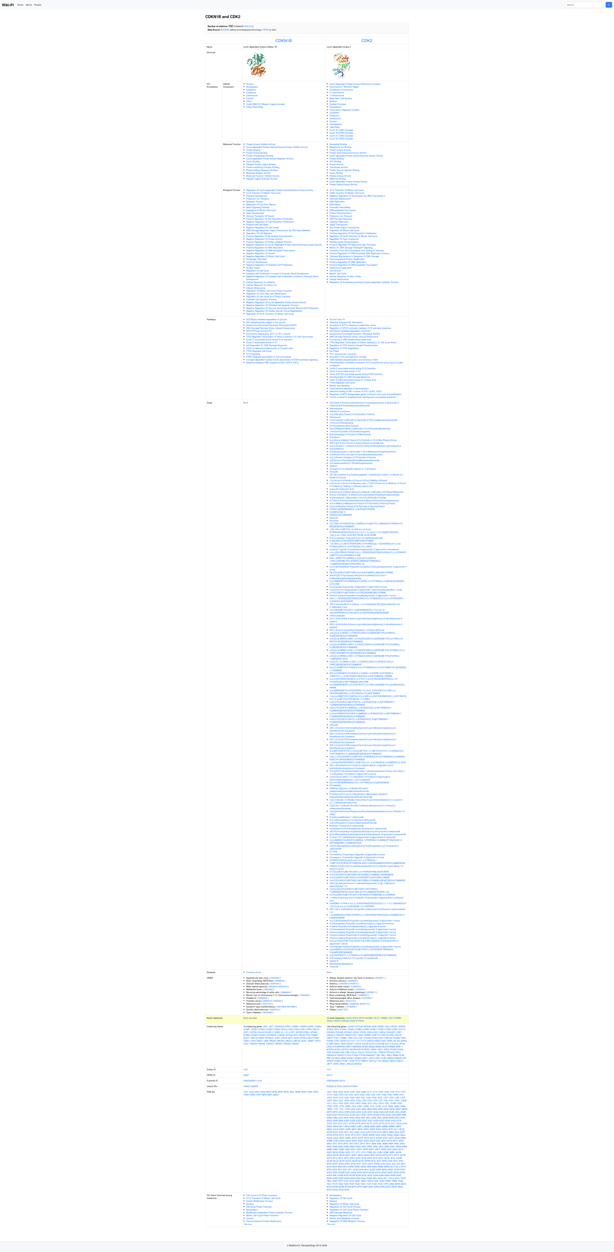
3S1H (400, 1149)
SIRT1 (365, 1058)
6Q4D (329, 1178)
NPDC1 (367, 1049)
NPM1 (374, 1049)
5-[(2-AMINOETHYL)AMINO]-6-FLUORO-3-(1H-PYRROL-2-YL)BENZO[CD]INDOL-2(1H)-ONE (367, 582)
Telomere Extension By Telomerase (346, 322)
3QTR (360, 1137)
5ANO (387, 1166)
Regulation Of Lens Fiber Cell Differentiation (266, 293)
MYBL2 (338, 1049)
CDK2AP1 (391, 1032)
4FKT (358, 1163)
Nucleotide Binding (338, 144)
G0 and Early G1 (337, 319)
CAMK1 (295, 1026)
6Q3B (358, 1175)
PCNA (400, 1049)
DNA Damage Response (341, 218)
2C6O (329, 1114)
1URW (366, 1106)
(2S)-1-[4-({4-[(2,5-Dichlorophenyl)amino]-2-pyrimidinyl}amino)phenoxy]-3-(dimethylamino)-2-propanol (363, 741)
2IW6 (398, 1114)
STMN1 (315, 1037)
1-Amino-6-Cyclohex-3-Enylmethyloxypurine (350, 431)
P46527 (246, 1086)
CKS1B (315, 1029)
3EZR (329, 1132)
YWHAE (261, 1043)
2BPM (404, 1109)
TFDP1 (345, 1060)
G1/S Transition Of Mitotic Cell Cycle (263, 192)
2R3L (379, 1117)
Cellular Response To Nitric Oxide (345, 276)
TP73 (357, 1060)
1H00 (367, 1094)
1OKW (403, 1100)
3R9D (334, 1146)
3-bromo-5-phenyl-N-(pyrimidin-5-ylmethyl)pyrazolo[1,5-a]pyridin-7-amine (363, 934)
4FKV (370, 1163)
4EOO (336, 1160)
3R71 (334, 1143)
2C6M (403, 1111)
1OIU (385, 1100)
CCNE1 (373, 1029)
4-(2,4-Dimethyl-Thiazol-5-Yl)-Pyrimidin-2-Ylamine (352, 414)
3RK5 (387, 1146)
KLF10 (388, 1043)
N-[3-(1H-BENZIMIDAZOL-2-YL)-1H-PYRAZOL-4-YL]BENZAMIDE (359, 782)
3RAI (364, 1146)
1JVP (402, 1097)
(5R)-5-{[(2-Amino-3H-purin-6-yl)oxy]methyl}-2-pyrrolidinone (356, 442)
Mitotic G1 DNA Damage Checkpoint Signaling (351, 247)
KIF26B (381, 1043)
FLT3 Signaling (253, 353)
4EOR (355, 1160)
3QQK (329, 1137)
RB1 (379, 1055)
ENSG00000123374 (336, 1080)
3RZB (383, 1149)
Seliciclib (334, 517)
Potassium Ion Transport (257, 198)
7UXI (368, 1183)
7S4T (329, 1183)
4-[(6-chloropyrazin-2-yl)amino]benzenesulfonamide (353, 822)
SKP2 (296, 1037)
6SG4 (380, 1178)
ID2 (394, 1040)
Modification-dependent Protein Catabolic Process (269, 1212)
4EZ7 (379, 1160)
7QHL (376, 1180)
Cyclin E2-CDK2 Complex (341, 138)
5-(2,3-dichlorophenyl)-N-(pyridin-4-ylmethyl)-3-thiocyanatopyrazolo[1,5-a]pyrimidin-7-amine (368, 568)
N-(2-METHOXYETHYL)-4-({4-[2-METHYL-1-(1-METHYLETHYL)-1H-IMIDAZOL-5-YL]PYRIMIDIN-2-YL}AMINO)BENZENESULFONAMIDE (367, 752)
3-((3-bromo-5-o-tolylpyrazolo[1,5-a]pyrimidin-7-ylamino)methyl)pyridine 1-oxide (366, 589)
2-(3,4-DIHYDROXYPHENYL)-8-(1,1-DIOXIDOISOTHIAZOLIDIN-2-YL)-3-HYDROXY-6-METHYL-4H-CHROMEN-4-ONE (368, 554)
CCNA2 (318, 1026)
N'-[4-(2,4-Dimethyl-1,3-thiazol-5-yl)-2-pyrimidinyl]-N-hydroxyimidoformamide (364, 494)
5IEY (345, 1169)
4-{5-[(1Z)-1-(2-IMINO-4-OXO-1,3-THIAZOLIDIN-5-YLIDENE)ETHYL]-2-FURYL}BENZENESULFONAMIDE (362, 663)
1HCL (379, 1097)
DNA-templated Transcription (343, 210)
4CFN (384, 1155)
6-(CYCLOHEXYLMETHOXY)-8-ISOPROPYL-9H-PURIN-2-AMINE (360, 877)
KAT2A (358, 1043)
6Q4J (363, 1178)
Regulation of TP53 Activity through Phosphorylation (354, 345)
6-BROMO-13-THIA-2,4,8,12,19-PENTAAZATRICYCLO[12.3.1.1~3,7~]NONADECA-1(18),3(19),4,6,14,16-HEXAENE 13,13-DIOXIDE (368, 905)
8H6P (365, 1186)
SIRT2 (371, 1058)
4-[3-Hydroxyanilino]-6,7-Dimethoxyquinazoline (351, 463)
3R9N (346, 1146)
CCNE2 (276, 1029)
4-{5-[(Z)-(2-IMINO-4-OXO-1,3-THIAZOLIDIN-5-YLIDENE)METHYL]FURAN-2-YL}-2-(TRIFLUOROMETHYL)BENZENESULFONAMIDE (367, 651)
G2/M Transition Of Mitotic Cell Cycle (347, 192)
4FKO (329, 1163)
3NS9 (391, 1132)
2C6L (397, 1111)
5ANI (369, 1166)
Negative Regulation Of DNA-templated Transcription (270, 250)
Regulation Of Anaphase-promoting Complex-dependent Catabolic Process (364, 282)
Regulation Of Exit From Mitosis (261, 204)
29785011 (379, 977)
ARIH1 (288, 1026)
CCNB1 (246, 1029)
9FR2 (346, 1189)
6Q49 (381, 1175)
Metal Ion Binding (338, 178)
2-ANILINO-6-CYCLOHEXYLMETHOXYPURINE (352, 540)
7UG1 (363, 1183)
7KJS (351, 1180)
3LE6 (362, 1132)
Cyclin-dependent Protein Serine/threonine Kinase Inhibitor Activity (277, 147)
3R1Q (383, 1140)
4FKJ (395, 1160)
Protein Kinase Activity (340, 149)
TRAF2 (246, 1040)
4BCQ (360, 1155)
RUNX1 (350, 1058)
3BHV (366, 1129)
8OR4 (382, 1186)
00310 (329, 1074)
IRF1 (293, 1032)
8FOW (348, 1186)
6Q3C (364, 1175)
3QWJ (403, 1137)
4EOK (387, 1157)
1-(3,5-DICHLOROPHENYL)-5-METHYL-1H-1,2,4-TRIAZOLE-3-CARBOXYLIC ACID (368, 762)
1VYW (378, 1106)
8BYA (264, 1094)
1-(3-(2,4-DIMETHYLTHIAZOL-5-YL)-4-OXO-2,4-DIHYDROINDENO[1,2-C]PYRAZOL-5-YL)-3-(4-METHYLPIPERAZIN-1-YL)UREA (368, 697)
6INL (335, 1175)
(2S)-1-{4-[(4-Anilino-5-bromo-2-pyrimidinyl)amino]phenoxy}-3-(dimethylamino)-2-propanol (366, 620)
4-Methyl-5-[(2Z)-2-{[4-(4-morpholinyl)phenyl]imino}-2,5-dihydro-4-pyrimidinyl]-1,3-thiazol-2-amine (367, 867)
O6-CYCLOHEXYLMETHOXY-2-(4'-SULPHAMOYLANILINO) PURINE (361, 572)
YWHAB (253, 1043)
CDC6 (369, 1032)
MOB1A (338, 1020)
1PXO (329, 1106)
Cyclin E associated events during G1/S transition (269, 339)
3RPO (359, 1149)
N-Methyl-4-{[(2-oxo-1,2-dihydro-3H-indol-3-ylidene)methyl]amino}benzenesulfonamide (349, 790)
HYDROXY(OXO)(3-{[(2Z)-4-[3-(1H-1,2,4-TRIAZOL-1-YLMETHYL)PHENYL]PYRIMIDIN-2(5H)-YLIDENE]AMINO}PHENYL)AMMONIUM (367, 862)
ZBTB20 (358, 1063)
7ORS (252, 1094)
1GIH (340, 1094)
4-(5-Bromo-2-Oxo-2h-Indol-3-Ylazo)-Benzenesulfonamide (356, 454)
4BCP (354, 1155)
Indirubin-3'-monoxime (340, 411)
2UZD (358, 1120)
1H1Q (329, 1097)
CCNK (394, 1029)
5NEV (391, 1169)
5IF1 (350, 1169)
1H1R (335, 1097)
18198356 (350, 1006)
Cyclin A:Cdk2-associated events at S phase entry (269, 348)
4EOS (361, 1160)
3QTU (372, 1137)
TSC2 (253, 1040)
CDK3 (297, 1029)
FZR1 (336, 1040)
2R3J (368, 1117)
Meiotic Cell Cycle (338, 273)
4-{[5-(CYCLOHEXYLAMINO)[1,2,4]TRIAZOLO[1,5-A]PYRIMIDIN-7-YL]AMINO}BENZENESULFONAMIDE (361, 709)
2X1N (335, 1129)
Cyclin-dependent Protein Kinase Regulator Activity (270, 158)
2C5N (347, 1111)
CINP (391, 1035)
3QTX (385, 1137)
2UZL (370, 1120)
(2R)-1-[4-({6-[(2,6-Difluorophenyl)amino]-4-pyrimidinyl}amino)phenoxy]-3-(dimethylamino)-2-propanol (363, 746)
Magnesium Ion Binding (340, 147)
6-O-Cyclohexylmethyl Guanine (344, 425)
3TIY (358, 1152)
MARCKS (357, 1046)
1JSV (396, 1097)
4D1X (335, 1157)
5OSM (342, 1172)
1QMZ (348, 1106)
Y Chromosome (337, 95)
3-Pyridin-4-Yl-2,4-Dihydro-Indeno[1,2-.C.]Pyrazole (353, 468)
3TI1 (353, 1152)
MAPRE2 (341, 1046)
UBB (266, 1040)
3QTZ (391, 1137)
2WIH (372, 1126)
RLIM (401, 1055)
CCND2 (261, 1029)
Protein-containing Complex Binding (262, 167)
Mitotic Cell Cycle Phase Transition (262, 1215)
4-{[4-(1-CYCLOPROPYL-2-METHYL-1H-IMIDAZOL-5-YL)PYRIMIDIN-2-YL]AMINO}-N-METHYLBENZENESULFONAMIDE (367, 758)
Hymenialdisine (337, 448)
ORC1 (380, 1049)
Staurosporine (336, 408)
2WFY (360, 1126)
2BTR (329, 1111)
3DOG (385, 1129)
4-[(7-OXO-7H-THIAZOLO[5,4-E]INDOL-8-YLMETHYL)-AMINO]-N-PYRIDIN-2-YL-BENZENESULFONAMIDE (366, 525)
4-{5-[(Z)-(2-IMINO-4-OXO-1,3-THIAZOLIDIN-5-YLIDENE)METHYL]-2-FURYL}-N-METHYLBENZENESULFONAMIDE (366, 640)
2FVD (382, 1114)
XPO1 (318, 1040)
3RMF (341, 1149)
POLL (375, 1052)
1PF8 (351, 1103)
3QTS (366, 1137)
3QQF (383, 1134)
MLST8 (385, 1046)
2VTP (369, 1123)
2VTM (351, 1123)
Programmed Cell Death (257, 224)
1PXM (393, 1103)
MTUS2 (289, 1035)
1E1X (375, 1091)
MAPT (349, 1046)
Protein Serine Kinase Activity (343, 184)
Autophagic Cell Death (256, 259)
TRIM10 (364, 1060)
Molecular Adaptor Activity (258, 172)
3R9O (352, 1146)
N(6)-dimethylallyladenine (341, 963)
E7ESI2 (338, 1086)
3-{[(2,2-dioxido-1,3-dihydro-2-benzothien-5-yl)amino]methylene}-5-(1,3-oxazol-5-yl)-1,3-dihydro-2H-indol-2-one (366, 801)
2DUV (370, 1114)
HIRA (389, 1040)
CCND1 (254, 1029)
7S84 (340, 1183)
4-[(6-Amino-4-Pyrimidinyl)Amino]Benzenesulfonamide (354, 460)
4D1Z (340, 1157)
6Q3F (370, 1175)
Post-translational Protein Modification (347, 259)
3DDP (372, 1129)
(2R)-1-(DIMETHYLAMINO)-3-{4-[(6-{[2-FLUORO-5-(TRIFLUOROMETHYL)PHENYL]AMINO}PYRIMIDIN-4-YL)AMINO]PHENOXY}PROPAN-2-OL (355, 560)
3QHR (365, 1134)
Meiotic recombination (340, 385)
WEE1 (343, 1063)
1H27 (245, 1091)
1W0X (390, 1106)
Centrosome (251, 95)
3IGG (357, 1132)
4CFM (379, 1155)
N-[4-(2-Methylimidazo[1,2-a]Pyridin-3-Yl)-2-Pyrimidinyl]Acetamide (360, 428)
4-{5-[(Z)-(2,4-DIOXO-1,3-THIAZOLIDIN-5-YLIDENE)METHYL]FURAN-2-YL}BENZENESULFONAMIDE (362, 634)
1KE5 (329, 1100)
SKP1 (290, 1037)
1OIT (380, 1100)
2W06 (335, 1126)
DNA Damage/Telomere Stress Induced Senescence (270, 327)
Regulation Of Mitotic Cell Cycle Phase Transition (269, 290)
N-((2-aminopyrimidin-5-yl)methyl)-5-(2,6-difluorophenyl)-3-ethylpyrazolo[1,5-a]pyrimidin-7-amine (364, 942)
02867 (246, 1074)
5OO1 (403, 1169)
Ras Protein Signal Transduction (344, 227)
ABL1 (265, 1026)
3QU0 (397, 1137)
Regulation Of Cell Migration (259, 233)
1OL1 (329, 1103)
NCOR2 (353, 1049)
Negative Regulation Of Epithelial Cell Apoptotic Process (272, 305)
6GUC (378, 1172)
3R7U (356, 1143)
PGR (329, 1052)
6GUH (396, 1172)
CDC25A (331, 1032)
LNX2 (329, 1046)
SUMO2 (338, 1060)
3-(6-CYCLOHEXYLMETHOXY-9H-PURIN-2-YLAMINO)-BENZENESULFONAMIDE (367, 880)
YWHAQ (287, 1043)
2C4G (341, 1111)
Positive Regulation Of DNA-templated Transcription (354, 264)
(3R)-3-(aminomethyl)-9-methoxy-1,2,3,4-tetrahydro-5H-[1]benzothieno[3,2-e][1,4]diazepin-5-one (365, 605)
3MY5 (385, 1132)
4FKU (364, 1163)
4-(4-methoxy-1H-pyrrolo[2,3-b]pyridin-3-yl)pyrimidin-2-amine (357, 854)
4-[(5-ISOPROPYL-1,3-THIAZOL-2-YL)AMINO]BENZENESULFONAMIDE (363, 955)
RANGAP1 (371, 1055)
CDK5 (309, 1029)
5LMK (378, 1169)
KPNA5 (254, 1035)
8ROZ (394, 1186)
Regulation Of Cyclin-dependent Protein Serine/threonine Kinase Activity (279, 190)
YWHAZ (295, 1043)
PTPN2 (362, 1055)
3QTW (379, 1137)
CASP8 (303, 1026)
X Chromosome (337, 92)
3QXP (354, 1140)
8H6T (370, 1186)
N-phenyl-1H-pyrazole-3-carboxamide (347, 825)
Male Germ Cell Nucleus (341, 98)
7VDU (380, 1183)
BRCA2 (402, 1026)
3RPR (365, 1149)
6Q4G (347, 1178)
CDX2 (360, 1035)
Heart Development (255, 213)
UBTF (329, 1063)
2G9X (388, 1114)
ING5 (343, 1043)
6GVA (329, 1175)
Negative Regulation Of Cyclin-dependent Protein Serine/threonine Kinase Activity (284, 244)
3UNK (386, 1152)
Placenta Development (256, 195)
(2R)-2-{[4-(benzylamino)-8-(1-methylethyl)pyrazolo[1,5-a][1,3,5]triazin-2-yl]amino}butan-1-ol (363, 885)
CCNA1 (310, 1026)
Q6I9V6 (254, 1086)
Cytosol (249, 98)
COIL (336, 1037)
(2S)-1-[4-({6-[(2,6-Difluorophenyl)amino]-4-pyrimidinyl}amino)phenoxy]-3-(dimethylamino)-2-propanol (363, 735)
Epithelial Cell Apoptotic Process (261, 299)
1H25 (352, 1097)
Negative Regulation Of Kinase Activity (264, 238)
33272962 (291, 1006)
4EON (329, 1160)
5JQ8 (360, 1169)
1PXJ (375, 1103)
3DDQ (378, 1129)
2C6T (335, 1114)
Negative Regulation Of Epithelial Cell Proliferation (269, 264)
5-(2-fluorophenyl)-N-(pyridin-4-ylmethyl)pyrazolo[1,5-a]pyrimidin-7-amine (363, 929)
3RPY (377, 1149)
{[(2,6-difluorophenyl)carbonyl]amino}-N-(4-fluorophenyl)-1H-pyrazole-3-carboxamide (368, 834)
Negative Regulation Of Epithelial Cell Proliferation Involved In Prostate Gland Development (282, 278)
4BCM (335, 1155)
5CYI (392, 1166)
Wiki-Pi (8, 5)
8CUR (329, 1186)
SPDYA (303, 1037)
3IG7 (352, 1132)
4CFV (396, 1155)
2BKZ (398, 1109)
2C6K (391, 1111)
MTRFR (330, 1049)
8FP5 (359, 1186)
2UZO (382, 1120)
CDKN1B (284, 40)
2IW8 (403, 1114)
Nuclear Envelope (338, 104)
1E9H (380, 1091)
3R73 (340, 1143)
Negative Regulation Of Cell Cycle (345, 1215)
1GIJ (351, 1094)
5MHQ (384, 1169)
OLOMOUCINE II (337, 511)
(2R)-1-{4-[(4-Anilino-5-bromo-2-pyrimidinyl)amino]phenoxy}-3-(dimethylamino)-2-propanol (366, 626)
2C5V (358, 1111)
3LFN (368, 1132)
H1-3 (359, 1040)
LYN (268, 1035)
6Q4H (353, 1178)
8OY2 (388, 1186)
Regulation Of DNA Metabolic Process (347, 1221)
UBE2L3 (289, 1040)
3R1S (389, 1140)
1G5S (335, 1094)
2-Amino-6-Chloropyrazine (341, 422)
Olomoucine (335, 417)
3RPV (371, 1149)
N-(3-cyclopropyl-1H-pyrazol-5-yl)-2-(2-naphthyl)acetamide (356, 537)
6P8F (280, 1091)
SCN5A (357, 1058)
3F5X (340, 1132)
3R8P (390, 1143)
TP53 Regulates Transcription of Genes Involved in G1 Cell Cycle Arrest (279, 336)
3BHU (360, 1129)
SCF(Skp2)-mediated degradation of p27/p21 (266, 319)
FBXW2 (396, 1037)
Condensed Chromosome (341, 89)
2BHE (386, 1109)
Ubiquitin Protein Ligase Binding (261, 164)
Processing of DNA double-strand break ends (350, 339)
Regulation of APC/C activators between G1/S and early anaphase (360, 327)
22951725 (342, 1009)
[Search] (609, 5)
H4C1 (384, 1040)
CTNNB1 (343, 1037)
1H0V (389, 1094)
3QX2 (336, 1140)
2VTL (345, 1123)
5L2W (372, 1169)
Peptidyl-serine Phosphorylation (344, 241)
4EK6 (363, 1157)
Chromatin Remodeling (340, 207)
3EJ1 (396, 1129)
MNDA (392, 1046)
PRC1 (398, 1052)
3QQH (396, 1134)
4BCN (342, 1155)
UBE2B (272, 1040)
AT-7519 (333, 851)
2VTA (398, 1120)
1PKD (357, 1103)
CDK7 (399, 1032)
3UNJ (380, 1152)
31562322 (276, 1000)
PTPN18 (360, 1020)
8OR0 (376, 1186)
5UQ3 (263, 1091)
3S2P (329, 1152)
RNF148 (330, 1058)
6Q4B (393, 1175)
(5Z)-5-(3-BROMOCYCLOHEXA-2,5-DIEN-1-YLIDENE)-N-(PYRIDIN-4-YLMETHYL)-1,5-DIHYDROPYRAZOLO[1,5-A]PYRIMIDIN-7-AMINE (362, 674)
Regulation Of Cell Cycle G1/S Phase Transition (268, 296)
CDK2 (367, 40)
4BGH (366, 1155)
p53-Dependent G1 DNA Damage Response (266, 345)
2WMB (392, 1126)
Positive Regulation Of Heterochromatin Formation (353, 244)
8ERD (335, 1186)
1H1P (401, 1094)
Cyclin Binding (253, 161)
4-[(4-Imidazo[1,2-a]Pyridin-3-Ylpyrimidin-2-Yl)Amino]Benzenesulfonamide (363, 419)
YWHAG (270, 1043)
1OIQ (369, 1100)
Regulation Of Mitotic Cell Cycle (261, 210)
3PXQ (329, 1134)
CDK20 (382, 1032)
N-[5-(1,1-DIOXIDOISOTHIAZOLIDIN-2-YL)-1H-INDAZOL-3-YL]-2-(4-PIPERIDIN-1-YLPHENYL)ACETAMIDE (367, 600)
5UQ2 (353, 1172)
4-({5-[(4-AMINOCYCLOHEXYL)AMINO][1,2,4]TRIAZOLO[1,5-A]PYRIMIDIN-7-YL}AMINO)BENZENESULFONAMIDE (366, 715)
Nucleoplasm (252, 86)
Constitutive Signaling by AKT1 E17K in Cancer (268, 333)
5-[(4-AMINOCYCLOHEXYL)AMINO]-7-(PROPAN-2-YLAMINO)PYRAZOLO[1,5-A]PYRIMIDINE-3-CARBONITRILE (366, 841)
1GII (346, 1094)
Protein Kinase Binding (256, 152)
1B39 (340, 1091)
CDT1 (354, 1035)
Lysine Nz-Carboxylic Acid (342, 488)
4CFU (390, 1155)
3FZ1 (346, 1132)
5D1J (397, 1166)
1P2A (340, 1103)
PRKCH (340, 1055)
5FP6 (329, 1169)
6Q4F (341, 1178)
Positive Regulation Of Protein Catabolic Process (269, 241)
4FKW (377, 1163)
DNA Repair (335, 204)
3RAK (369, 1146)
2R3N (391, 1117)
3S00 (389, 1149)
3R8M (385, 1143)
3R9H (340, 1146)
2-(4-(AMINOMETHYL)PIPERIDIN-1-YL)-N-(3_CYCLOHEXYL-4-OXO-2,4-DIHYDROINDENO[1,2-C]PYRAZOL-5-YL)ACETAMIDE (363, 692)
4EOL (393, 1157)
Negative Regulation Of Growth (260, 253)
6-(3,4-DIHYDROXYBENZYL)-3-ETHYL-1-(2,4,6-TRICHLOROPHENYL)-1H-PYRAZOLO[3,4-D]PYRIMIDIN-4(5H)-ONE (364, 680)
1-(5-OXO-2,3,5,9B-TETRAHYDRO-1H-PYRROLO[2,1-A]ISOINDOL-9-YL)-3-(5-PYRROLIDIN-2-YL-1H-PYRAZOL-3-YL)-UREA (365, 545)
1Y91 (341, 1109)
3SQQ (335, 1152)
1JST (385, 1097)
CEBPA (367, 1035)
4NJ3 (334, 1166)
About (29, 4)
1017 (329, 1069)
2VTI (335, 1123)
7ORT (258, 1094)
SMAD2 (390, 1058)
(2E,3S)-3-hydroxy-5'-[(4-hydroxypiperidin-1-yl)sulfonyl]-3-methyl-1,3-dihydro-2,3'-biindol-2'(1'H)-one (367, 476)
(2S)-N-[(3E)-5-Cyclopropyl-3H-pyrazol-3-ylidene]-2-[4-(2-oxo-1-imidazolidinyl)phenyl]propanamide (358, 577)
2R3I (363, 1117)
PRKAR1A (331, 1055)
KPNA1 (306, 1032)
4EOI (375, 1157)
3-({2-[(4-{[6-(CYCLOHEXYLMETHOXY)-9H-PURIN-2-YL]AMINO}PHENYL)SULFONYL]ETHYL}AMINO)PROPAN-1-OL (359, 890)
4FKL (401, 1160)
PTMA (355, 1055)
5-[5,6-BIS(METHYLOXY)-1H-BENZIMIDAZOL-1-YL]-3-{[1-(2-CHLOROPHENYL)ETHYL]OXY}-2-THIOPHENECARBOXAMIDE (359, 611)
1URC (359, 1106)
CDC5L (363, 1032)
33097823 (274, 977)
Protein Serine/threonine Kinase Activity (348, 152)
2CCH (341, 1114)
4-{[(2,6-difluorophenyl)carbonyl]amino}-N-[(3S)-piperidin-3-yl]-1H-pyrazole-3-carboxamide (364, 847)
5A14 (345, 1166)
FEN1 (403, 1037)
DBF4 (351, 1037)
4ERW (367, 1160)
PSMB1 (314, 1035)
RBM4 (395, 1055)
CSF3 (391, 1017)
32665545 (279, 980)
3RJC (381, 1146)
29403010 (273, 986)
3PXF (402, 1132)
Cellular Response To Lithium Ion (261, 284)
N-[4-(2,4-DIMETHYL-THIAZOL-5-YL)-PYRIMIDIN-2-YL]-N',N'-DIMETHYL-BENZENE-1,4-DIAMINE (368, 669)
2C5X (364, 1111)
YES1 (246, 1043)
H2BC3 (377, 1040)
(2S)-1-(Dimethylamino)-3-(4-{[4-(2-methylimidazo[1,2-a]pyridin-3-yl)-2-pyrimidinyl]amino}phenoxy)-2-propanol (362, 767)
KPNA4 (246, 1035)
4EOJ (380, 1157)
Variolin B (334, 960)
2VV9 (404, 1123)
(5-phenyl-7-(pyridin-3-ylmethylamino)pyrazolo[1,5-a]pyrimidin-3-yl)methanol (364, 549)
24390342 (354, 1003)
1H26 (357, 1097)
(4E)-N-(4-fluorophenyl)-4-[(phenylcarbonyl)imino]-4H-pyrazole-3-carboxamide (365, 831)
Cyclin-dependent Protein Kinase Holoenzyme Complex (355, 83)
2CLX (358, 1114)
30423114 (364, 1003)
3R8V (402, 1143)
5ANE (357, 1166)
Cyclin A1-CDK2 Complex (341, 129)
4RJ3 (340, 1166)
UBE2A (385, 1060)
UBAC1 (259, 1040)
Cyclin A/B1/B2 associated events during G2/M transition (356, 374)
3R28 (401, 1140)
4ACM (398, 1152)
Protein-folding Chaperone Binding (262, 170)
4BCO (348, 1155)
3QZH (372, 1140)
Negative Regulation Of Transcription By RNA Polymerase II (357, 195)
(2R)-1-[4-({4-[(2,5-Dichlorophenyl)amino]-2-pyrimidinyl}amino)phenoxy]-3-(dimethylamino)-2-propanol (363, 729)
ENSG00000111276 (252, 1080)
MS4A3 (345, 1020)
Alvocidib (334, 471)
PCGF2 (393, 1049)
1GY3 (356, 1094)
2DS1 (363, 1114)
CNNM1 (384, 1017)
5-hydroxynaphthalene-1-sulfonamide (346, 816)
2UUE (346, 1120)
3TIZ (363, 1152)
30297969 (267, 1012)
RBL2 (389, 1055)
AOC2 (349, 1017)
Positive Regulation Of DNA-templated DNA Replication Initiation (359, 253)
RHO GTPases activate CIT (259, 330)
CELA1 (377, 1017)
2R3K (373, 1117)
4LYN (329, 1166)
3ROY (353, 1149)
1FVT (403, 1091)
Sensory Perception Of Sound (260, 215)
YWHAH (278, 1043)
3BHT (354, 1129)
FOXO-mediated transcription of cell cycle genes (268, 356)
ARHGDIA (279, 1026)
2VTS (387, 1123)
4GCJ (388, 1163)
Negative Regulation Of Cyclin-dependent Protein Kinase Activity (276, 302)
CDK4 (303, 1029)
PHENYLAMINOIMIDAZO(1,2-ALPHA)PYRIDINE (352, 509)
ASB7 (374, 1026)
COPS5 (253, 1032)
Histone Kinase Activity (340, 175)
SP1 (405, 1058)
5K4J (366, 1169)
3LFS (379, 1132)
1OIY (391, 1100)
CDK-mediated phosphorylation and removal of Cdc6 (354, 359)
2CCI (346, 1114)
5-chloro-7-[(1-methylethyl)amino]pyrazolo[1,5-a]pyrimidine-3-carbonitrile (363, 837)
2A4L (358, 1109)
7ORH (246, 1094)
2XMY (342, 1129)
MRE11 (399, 1046)
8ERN (341, 1186)
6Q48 (375, 1175)
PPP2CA (390, 1052)
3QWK (330, 1140)
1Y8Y (335, 1109)
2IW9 (329, 1117)
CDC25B (339, 1032)
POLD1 (361, 1052)
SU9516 (333, 465)
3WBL (392, 1152)
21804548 (343, 983)
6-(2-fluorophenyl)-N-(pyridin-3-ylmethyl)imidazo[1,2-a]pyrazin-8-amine (362, 923)
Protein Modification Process (259, 1200)
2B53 (369, 1109)
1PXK (381, 1103)
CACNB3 (369, 1017)
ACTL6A (359, 1026)
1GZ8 (362, 1094)
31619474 (352, 983)
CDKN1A (331, 1035)
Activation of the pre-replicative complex (348, 356)
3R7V (362, 1143)
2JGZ (340, 1117)
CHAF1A (375, 1035)
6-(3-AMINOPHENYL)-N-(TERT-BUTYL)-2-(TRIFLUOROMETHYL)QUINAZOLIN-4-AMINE (367, 686)
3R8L (379, 1143)
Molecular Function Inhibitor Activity (262, 175)
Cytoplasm (251, 89)
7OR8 (309, 1091)
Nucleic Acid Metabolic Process (344, 1218)
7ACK (403, 1178)
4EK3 (346, 1157)
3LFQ (373, 1132)
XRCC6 (350, 1063)
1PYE (341, 1106)
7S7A (334, 1183)
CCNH (388, 1029)
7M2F (357, 1180)
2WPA (398, 1126)
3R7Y (368, 1143)
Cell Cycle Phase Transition (259, 1206)
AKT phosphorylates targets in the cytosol (265, 322)
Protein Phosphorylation (341, 213)
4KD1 (403, 1163)
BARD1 (381, 1026)
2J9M (334, 1117)
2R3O (397, 1117)
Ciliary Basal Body (254, 106)
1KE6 (335, 1100)
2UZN (375, 1120)
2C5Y (370, 1111)
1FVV (329, 1094)
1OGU (358, 1100)
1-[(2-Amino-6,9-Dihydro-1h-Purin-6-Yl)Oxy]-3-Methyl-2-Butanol (358, 480)
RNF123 (254, 1037)
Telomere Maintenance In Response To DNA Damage (354, 256)
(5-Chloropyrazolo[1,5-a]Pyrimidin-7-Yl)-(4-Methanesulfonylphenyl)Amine (363, 451)
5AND (351, 1166)
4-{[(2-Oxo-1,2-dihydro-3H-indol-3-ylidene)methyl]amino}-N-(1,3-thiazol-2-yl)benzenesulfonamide (363, 807)
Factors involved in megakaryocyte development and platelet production (363, 397)
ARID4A (367, 1026)
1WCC (330, 1109)
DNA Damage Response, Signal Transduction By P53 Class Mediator (278, 230)
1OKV (397, 1100)
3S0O (395, 1149)
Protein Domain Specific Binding (344, 170)
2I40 (393, 1114)
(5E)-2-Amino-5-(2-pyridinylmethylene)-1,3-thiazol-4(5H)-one (357, 629)
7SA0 (357, 1183)
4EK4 (352, 1157)
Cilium (249, 101)
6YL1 (386, 1178)
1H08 (384, 1094)
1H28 (368, 1097)
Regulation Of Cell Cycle (257, 270)
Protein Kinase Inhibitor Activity (261, 144)
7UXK (374, 1183)
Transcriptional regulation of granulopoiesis (349, 388)
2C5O (352, 1111)
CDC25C (348, 1032)
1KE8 (346, 1100)
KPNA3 (314, 1032)
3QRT (342, 1137)
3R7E (345, 1143)
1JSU (251, 1091)
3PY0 (353, 1134)
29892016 (267, 1000)
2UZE (364, 1120)
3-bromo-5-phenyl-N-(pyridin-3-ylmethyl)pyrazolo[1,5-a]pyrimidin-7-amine (363, 932)
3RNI (347, 1149)
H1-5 (288, 1032)
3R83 (373, 1143)
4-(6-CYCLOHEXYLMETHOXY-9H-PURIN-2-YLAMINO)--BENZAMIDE (362, 874)
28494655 (352, 980)
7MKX (363, 1180)
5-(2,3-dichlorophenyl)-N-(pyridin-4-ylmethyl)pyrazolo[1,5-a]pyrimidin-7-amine (365, 920)
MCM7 (282, 1035)
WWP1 (311, 1040)
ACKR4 (351, 1026)
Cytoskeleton (336, 124)
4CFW (403, 1155)
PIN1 (308, 1035)
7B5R (303, 1091)
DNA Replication (337, 201)
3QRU (348, 1137)
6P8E (274, 1091)
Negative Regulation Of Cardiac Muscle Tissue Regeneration (274, 310)
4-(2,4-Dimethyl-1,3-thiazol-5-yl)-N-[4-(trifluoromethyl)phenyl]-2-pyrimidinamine (365, 445)
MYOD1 (345, 1049)
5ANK (380, 1166)
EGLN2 (367, 1037)
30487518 (274, 983)
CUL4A (260, 1032)
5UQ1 (347, 1172)
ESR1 (381, 1037)
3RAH (358, 1146)
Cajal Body (335, 127)
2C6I (386, 1111)
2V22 (393, 1120)
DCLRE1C (269, 1032)
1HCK (374, 1097)
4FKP (335, 1163)
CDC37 (356, 1032)
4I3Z (394, 1163)
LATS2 (402, 1043)
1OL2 (334, 1103)
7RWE (388, 1180)
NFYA (360, 1049)
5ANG (363, 1166)
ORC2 (386, 1049)
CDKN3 (348, 1035)
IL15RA (330, 1043)
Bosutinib (334, 520)
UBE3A (296, 1040)
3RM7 (335, 1149)
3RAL (375, 1146)
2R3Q (329, 1120)
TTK (379, 1060)
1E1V (369, 1091)
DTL (356, 1037)
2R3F (346, 1117)
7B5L (291, 1091)
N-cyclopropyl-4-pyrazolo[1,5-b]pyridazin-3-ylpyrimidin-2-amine (358, 586)
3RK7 (392, 1146)
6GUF (390, 1172)
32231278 (266, 1003)
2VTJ (340, 1123)
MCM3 (372, 1046)
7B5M (297, 1091)
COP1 (246, 1032)
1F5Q (386, 1091)
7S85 (345, 1183)
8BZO (276, 1094)
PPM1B (382, 1052)
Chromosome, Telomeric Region (344, 86)
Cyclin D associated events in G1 (261, 342)
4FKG (384, 1160)
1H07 (378, 1094)
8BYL (270, 1094)
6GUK (402, 1172)
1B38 (335, 1091)
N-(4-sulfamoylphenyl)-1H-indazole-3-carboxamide (352, 819)
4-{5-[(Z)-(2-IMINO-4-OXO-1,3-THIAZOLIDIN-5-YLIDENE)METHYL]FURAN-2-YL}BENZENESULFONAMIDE (365, 646)
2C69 (381, 1111)
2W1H (347, 1126)
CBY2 (336, 1029)
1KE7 (340, 1100)
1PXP (335, 1106)
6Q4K (369, 1178)
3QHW (372, 1134)
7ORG (315, 1091)
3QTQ (354, 1137)
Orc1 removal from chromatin (343, 353)
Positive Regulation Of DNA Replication (264, 247)
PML (348, 1052)
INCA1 (337, 1043)
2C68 (375, 1111)
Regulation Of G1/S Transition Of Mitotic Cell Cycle (270, 313)
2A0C (353, 1109)
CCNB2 (358, 1029)
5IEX (340, 1169)
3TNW (369, 1152)
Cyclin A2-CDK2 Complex (341, 132)
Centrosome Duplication (341, 267)
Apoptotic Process (254, 201)
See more (248, 1224)
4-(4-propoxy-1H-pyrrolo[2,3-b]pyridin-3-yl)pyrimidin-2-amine (357, 857)
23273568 (281, 1006)
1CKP (352, 1091)
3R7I (351, 1143)
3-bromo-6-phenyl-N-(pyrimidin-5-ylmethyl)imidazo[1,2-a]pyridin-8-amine (362, 937)
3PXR (335, 1134)
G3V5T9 (346, 1086)
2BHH (392, 1109)
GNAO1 (330, 1020)
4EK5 (358, 1157)
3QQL (335, 1137)
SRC (309, 1037)
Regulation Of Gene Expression (344, 238)
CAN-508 (334, 724)
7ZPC (386, 1183)
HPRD (265, 29)
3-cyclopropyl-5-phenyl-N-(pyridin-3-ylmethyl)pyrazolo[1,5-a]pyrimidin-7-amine (365, 946)
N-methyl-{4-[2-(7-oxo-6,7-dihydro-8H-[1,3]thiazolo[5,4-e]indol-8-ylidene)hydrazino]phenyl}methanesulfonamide (359, 795)
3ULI (375, 1152)
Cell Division (335, 270)
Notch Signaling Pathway (257, 207)
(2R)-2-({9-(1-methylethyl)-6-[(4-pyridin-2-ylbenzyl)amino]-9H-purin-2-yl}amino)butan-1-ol (368, 910)
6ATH (269, 1091)
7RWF (394, 1180)
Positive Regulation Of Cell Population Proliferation (269, 218)
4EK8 (369, 1157)
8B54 (392, 1183)
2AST (257, 1091)
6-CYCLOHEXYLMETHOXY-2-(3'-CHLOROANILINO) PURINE (358, 592)
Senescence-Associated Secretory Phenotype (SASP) (271, 325)
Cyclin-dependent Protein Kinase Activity (348, 181)
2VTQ (375, 1123)
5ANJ (374, 1166)
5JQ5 (355, 1169)
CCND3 (269, 1029)
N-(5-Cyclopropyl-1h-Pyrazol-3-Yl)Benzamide (350, 434)
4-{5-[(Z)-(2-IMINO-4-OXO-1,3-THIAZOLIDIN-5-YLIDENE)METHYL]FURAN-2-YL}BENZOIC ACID (365, 657)
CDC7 (375, 1032)
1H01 (373, 1094)
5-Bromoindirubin (337, 615)
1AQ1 (329, 1091)
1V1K (371, 1106)
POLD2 (368, 1052)
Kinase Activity (337, 164)
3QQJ (402, 1134)
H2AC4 (370, 1040)
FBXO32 (388, 1037)
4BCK (329, 1155)
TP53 (351, 1060)
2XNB (348, 1129)
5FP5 (403, 1166)
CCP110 (401, 1029)
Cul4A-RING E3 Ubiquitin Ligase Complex (265, 104)
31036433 (355, 986)
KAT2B (299, 1032)
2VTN (357, 1123)
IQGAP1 (350, 1043)
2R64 (340, 1120)
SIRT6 (284, 1037)
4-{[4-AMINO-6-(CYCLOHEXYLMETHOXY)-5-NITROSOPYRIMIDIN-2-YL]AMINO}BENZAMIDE (362, 951)
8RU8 (400, 1186)
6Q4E (335, 1178)
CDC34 (284, 1029)
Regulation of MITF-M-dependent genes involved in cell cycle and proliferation (365, 394)
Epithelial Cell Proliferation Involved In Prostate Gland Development (277, 273)
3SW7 (348, 1152)
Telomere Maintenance (340, 198)
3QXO (348, 1140)
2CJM (352, 1114)
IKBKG (404, 1040)
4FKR (347, 1163)
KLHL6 (395, 1043)
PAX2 (352, 1020)
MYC (296, 1035)
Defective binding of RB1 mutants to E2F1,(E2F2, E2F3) (272, 362)
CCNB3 (365, 1029)
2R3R (335, 1120)
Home (20, 4)
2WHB (367, 1126)
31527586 (366, 997)
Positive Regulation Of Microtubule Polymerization (269, 236)
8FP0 (353, 1186)
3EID (390, 1129)
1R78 (353, 1106)
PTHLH (348, 1055)
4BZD (372, 1155)
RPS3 (337, 1058)
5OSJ (335, 1172)
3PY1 (359, 1134)
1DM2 (363, 1091)
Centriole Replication (339, 221)
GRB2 (277, 1032)
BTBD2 (330, 1029)
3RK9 (398, 1146)
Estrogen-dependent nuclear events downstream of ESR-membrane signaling (281, 359)
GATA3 (343, 1040)
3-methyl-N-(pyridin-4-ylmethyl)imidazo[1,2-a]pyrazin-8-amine (358, 926)
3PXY (341, 1134)
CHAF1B (384, 1035)
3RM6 (329, 1149)
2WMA (385, 1126)
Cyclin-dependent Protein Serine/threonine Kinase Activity (356, 155)
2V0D (387, 1120)
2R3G (351, 1117)
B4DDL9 (330, 1086)
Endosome (251, 92)
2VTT (393, 1123)
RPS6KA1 (269, 1037)
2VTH (329, 1123)
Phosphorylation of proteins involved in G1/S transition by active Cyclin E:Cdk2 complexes (366, 364)
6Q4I (358, 1178)
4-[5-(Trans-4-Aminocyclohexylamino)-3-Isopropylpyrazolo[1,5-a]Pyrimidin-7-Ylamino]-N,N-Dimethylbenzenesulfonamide (365, 404)
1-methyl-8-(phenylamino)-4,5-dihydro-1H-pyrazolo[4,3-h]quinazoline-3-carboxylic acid (367, 899)
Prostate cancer (253, 972)
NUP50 (302, 1035)
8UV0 (329, 1189)
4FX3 (382, 1163)
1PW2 (364, 1103)
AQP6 (355, 1017)
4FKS (353, 1163)
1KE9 (352, 1100)
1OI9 (364, 1100)
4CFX (329, 1157)
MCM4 (378, 1046)
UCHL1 (304, 1040)
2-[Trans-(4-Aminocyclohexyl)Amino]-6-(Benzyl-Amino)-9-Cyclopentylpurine (364, 500)
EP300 (374, 1037)
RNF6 (261, 1037)
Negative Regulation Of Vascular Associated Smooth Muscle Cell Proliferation (282, 307)
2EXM (376, 1114)
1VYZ (384, 1106)
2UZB (352, 1120)
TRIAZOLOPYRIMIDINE (341, 514)
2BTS (335, 1111)
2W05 (329, 1126)
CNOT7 (330, 1037)
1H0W (395, 1094)
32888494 (285, 992)
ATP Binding (335, 161)
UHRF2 (336, 1063)
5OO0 (397, 1169)
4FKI (390, 1160)
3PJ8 (396, 1132)
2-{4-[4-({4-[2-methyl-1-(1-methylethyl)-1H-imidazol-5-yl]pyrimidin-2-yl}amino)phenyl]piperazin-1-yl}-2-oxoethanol (360, 778)
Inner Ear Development (257, 261)
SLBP (384, 1058)
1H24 (346, 1097)
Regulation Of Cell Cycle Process (345, 1206)
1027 (245, 1069)
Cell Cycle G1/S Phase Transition (261, 1195)
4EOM (399, 1157)
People (37, 4)
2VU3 (398, 1123)
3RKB (404, 1146)
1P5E (346, 1103)
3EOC (402, 1129)
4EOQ (348, 1160)
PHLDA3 (336, 1052)
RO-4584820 (335, 785)
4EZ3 (373, 1160)
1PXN (399, 1103)
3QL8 (377, 1134)
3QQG (390, 1134)
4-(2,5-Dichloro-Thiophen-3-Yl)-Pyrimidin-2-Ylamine (353, 457)
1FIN (392, 1091)
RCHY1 (246, 1037)
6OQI (346, 1175)
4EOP (342, 1160)
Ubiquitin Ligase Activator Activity (262, 178)
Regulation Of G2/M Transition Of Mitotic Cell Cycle (353, 236)
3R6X (329, 1143)
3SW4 (341, 1152)
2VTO (363, 1123)
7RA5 (381, 1180)
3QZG (366, 1140)
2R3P (402, 1117)
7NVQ (370, 1180)
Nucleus (250, 83)
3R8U (396, 1143)
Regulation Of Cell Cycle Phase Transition (349, 1209)
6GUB (371, 1172)
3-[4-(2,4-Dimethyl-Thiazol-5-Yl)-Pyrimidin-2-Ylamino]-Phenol (357, 506)
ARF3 (361, 1017)
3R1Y (395, 1140)
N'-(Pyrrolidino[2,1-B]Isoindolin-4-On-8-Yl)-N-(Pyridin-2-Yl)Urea (358, 497)
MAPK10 (274, 1035)
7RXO (400, 1180)
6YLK (397, 1178)
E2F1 (360, 1037)
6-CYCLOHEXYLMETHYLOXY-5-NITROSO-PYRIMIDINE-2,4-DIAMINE (362, 894)
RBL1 (383, 1055)
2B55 (380, 1109)
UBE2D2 (280, 1040)
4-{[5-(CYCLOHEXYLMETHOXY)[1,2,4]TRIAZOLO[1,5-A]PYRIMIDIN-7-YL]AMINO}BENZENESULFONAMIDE (362, 703)
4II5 (398, 1163)
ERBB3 (397, 1017)
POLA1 (353, 1052)
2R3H (357, 1117)
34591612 (248, 26)
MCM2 (365, 1046)
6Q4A (387, 1175)
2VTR (381, 1123)
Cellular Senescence (255, 287)
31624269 (304, 995)
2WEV (354, 1126)
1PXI (369, 1103)
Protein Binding (253, 149)
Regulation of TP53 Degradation (344, 348)
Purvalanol (334, 437)
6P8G (286, 1091)
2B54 (375, 1109)
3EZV (335, 1132)
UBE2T (400, 1060)
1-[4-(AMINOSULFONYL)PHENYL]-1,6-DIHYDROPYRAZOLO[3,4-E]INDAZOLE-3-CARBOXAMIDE (367, 916)
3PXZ (347, 1134)
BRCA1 (394, 1026)
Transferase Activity (339, 167)
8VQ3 (335, 1189)
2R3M (385, 1117)
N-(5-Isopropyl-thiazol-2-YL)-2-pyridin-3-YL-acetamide (354, 957)
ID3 (398, 1040)
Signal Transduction (339, 224)
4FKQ (341, 1163)
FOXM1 (330, 1040)
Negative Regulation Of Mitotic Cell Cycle (265, 256)
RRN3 (343, 1058)
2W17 (341, 1126)
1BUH (346, 1091)
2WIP (378, 1126)
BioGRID (225, 29)
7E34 (346, 1180)
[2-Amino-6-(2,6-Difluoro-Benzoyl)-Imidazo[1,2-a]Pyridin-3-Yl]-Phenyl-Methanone (366, 491)
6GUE (384, 1172)
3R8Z (329, 1146)
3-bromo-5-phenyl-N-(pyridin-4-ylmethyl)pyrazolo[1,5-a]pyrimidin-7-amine (363, 595)
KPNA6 (261, 1035)
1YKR (347, 1109)
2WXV (330, 1129)
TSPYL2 (372, 1060)
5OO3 (329, 1172)
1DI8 (358, 1091)
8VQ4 (341, 1189)
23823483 (268, 989)
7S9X (351, 1183)
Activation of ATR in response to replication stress (353, 325)
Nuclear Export (253, 267)
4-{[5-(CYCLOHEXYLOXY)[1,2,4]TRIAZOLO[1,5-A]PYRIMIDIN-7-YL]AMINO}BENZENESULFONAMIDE (359, 721)
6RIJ (375, 1178)
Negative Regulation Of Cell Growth (262, 227)
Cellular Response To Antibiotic (260, 282)
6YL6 (391, 1178)
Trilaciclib (334, 966)
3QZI (378, 1140)
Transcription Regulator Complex (345, 109)
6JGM (340, 1175)
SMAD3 (398, 1058)
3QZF (360, 1140)
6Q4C (398, 1175)
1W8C (396, 1106)
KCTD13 (373, 1043)
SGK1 (278, 1037)
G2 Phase (334, 350)
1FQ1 (397, 1091)
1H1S (340, 1097)
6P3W (352, 1175)
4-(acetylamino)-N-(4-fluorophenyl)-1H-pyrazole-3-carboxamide (358, 828)
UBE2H (392, 1060)
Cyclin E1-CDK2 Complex (341, 135)
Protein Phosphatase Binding (259, 155)
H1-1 (283, 1032)
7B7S (340, 1180)
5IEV (334, 1169)
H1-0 (349, 1040)
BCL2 (388, 1026)
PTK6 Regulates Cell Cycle (259, 350)
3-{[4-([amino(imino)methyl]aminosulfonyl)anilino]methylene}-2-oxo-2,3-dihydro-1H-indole (367, 813)
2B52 (364, 1109)
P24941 (354, 1086)
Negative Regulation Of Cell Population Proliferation (270, 221)
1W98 (402, 1106)
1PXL (387, 1103)
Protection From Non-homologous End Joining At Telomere (357, 250)
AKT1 (271, 1026)
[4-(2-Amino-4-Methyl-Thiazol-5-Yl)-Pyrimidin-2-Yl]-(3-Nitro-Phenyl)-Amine (363, 440)
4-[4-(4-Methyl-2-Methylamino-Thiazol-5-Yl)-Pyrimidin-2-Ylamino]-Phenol (362, 503)
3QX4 (342, 1140)
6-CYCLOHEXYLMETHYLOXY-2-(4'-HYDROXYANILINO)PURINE (359, 871)
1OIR (375, 1100)
